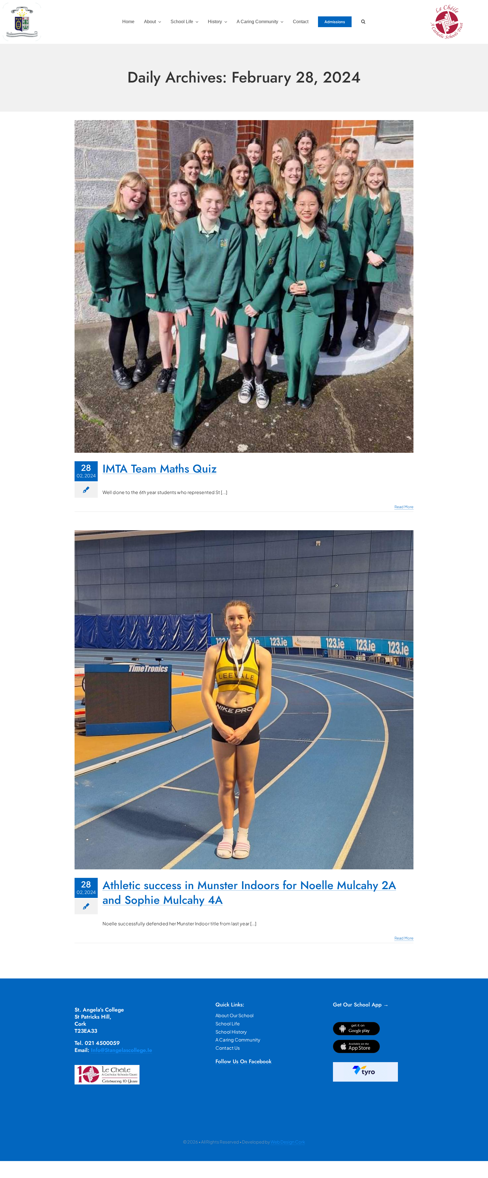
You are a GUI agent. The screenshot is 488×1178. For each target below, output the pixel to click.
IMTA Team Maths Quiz (160, 468)
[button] (363, 22)
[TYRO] (365, 1064)
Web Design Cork (288, 1141)
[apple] (356, 1042)
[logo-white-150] (22, 5)
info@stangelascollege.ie (121, 1050)
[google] (356, 1024)
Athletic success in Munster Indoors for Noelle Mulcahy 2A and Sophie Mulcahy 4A (249, 892)
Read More (404, 506)
